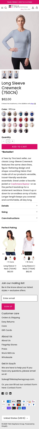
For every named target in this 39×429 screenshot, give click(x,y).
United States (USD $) (14, 418)
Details (5, 205)
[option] (19, 40)
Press (4, 348)
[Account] (32, 8)
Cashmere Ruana (20, 183)
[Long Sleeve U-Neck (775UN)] (28, 242)
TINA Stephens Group (16, 424)
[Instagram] (6, 393)
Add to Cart (19, 146)
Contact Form (14, 387)
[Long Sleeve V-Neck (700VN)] (10, 242)
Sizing (5, 212)
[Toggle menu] (2, 8)
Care (4, 326)
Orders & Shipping (11, 317)
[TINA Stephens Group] (19, 7)
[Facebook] (3, 393)
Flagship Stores (9, 344)
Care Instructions (10, 218)
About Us (6, 340)
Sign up (8, 306)
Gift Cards (7, 330)
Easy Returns (8, 321)
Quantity (6, 137)
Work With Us (8, 353)
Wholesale (7, 357)
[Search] (6, 8)
